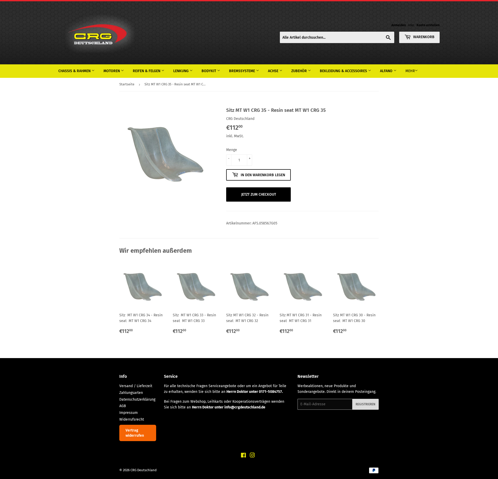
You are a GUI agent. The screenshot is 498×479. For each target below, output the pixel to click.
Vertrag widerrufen (135, 433)
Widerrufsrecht (131, 419)
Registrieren (365, 404)
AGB (122, 406)
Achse (273, 71)
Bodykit (209, 71)
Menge (231, 150)
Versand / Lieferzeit (135, 386)
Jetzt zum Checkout (258, 194)
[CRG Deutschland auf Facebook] (243, 456)
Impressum (128, 412)
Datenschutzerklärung (137, 399)
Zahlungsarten (131, 393)
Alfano (386, 71)
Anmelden (398, 25)
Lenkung (181, 71)
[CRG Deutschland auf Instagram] (252, 456)
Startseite (126, 84)
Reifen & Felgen (147, 71)
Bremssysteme (242, 71)
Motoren (112, 71)
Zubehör (299, 71)
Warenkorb (423, 37)
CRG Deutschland (143, 470)
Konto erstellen (428, 25)
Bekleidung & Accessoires (344, 71)
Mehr (410, 71)
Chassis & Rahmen (75, 71)
